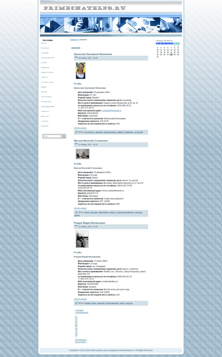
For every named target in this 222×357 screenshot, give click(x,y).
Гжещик (44, 53)
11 (76, 317)
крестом (45, 116)
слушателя (46, 101)
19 (76, 335)
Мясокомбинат (48, 58)
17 (76, 331)
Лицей (44, 63)
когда (43, 87)
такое (122, 303)
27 (168, 54)
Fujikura (44, 121)
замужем (45, 67)
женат (44, 43)
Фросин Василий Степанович (91, 140)
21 (171, 52)
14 (76, 324)
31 (157, 57)
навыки (120, 132)
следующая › (81, 340)
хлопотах (138, 212)
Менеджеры (103, 212)
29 (175, 54)
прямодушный (47, 106)
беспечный (46, 97)
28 (171, 54)
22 (175, 52)
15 (175, 50)
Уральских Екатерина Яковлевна (93, 54)
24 (157, 54)
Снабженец (128, 132)
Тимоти (44, 77)
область (44, 111)
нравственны (47, 72)
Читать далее (80, 128)
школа (44, 92)
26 (164, 54)
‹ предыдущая (81, 312)
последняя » (81, 342)
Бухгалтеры (89, 132)
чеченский (138, 132)
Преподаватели (112, 303)
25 (161, 54)
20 (168, 52)
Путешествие (47, 82)
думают (88, 303)
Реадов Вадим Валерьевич (89, 223)
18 (76, 333)
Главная (73, 39)
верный (44, 126)
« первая (79, 310)
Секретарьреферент (125, 212)
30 (178, 54)
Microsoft (45, 48)
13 (76, 321)
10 (157, 50)
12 (76, 319)
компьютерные (110, 132)
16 (76, 328)
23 (178, 52)
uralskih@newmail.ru (112, 110)
